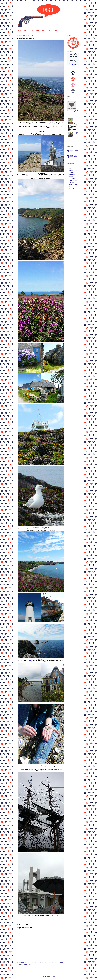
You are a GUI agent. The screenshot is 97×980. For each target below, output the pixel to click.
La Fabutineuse (72, 174)
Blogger (53, 976)
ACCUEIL (19, 30)
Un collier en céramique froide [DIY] (73, 151)
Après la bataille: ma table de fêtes (72, 154)
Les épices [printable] (76, 133)
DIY (32, 30)
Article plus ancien (60, 962)
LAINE (43, 30)
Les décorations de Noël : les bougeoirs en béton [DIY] (73, 156)
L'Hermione (22, 768)
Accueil (40, 962)
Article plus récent (20, 962)
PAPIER (37, 30)
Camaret (33, 528)
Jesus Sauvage (71, 172)
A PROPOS (26, 30)
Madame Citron (72, 178)
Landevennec (30, 660)
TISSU (48, 30)
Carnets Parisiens (72, 168)
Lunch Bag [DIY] (71, 149)
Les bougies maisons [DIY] (76, 120)
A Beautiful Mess (72, 166)
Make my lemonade (73, 180)
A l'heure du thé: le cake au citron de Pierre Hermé (73, 159)
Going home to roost (73, 170)
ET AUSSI (55, 30)
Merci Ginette (71, 182)
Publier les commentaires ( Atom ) (29, 964)
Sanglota (70, 186)
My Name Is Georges (73, 184)
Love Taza (71, 176)
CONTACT (62, 30)
